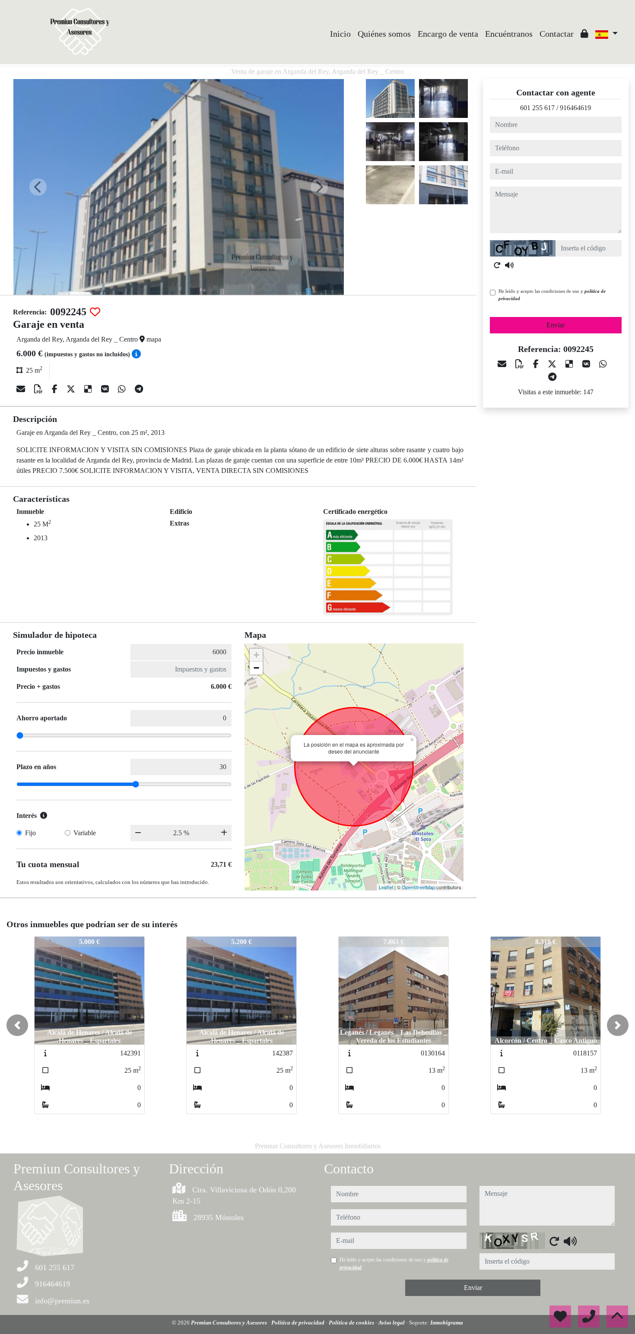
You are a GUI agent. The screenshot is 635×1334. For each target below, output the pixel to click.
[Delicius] (89, 389)
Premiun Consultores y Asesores (229, 1322)
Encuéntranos (509, 33)
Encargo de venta (448, 33)
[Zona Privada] (584, 34)
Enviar (555, 325)
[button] (17, 1025)
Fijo (30, 833)
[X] (72, 389)
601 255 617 (537, 107)
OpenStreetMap (418, 887)
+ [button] (256, 655)
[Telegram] (139, 389)
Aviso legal (392, 1322)
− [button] (256, 667)
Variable (84, 833)
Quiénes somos (384, 33)
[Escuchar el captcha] (509, 265)
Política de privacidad (298, 1322)
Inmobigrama (446, 1322)
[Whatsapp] (123, 389)
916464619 (575, 107)
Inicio (340, 33)
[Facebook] (56, 389)
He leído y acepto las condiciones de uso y (552, 294)
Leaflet (386, 887)
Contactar (557, 33)
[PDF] (39, 389)
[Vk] (106, 389)
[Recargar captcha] (497, 265)
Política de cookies (352, 1322)
